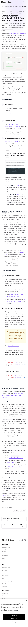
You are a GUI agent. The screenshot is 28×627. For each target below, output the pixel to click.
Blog (3, 558)
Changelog (5, 560)
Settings (14, 622)
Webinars (4, 586)
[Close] (26, 600)
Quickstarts (5, 570)
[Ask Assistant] (24, 362)
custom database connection (17, 33)
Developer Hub (6, 547)
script (14, 185)
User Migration (12, 12)
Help (3, 596)
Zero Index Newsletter (5, 554)
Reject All (14, 618)
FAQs (3, 598)
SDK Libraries (5, 575)
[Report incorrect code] (19, 362)
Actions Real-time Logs (16, 458)
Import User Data (21, 12)
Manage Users (3, 12)
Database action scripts (11, 141)
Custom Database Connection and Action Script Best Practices (12, 395)
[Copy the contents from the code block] (22, 362)
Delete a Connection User (14, 467)
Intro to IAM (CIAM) (7, 581)
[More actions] (12, 30)
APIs (3, 573)
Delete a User (10, 462)
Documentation (6, 567)
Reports (4, 583)
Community (5, 593)
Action (5, 495)
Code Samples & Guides (6, 550)
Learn (3, 578)
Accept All (14, 615)
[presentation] (15, 364)
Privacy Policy (14, 610)
